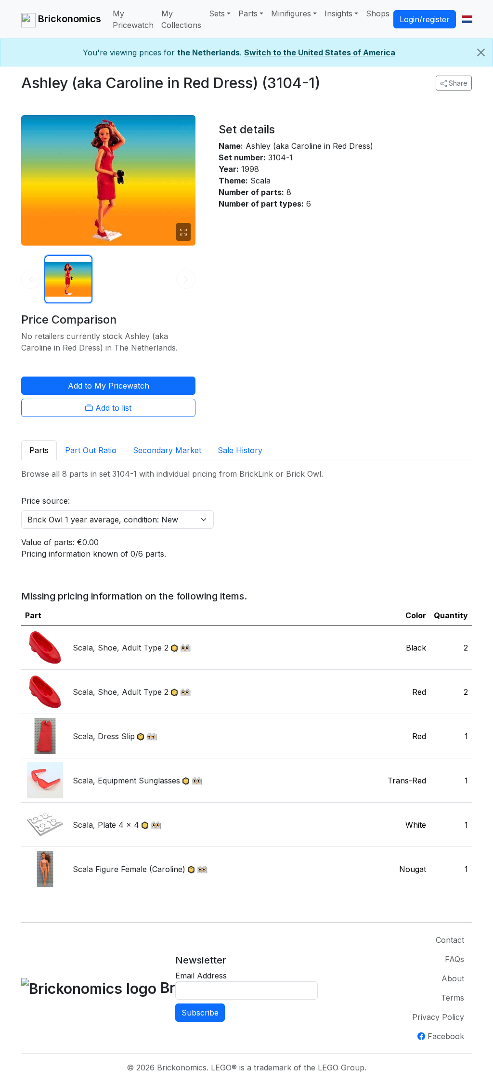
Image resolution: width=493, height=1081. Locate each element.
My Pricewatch (133, 19)
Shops (377, 13)
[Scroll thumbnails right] (185, 279)
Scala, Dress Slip (104, 736)
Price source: (45, 501)
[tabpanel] (246, 679)
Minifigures (291, 13)
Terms (452, 998)
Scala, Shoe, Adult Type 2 (121, 647)
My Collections (181, 19)
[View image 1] (68, 279)
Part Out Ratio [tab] (91, 450)
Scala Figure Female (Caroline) (129, 869)
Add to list (112, 408)
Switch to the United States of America (319, 52)
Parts (248, 13)
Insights (338, 13)
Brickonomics (68, 19)
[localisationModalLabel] (467, 19)
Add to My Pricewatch (108, 386)
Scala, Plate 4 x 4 (106, 825)
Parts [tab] (39, 450)
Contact (450, 940)
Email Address (201, 975)
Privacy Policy (438, 1017)
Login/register (425, 19)
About (452, 978)
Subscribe (200, 1012)
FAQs (454, 959)
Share (457, 83)
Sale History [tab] (240, 450)
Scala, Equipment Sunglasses (126, 780)
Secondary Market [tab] (167, 450)
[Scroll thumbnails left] (30, 279)
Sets (217, 13)
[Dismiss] (481, 52)
